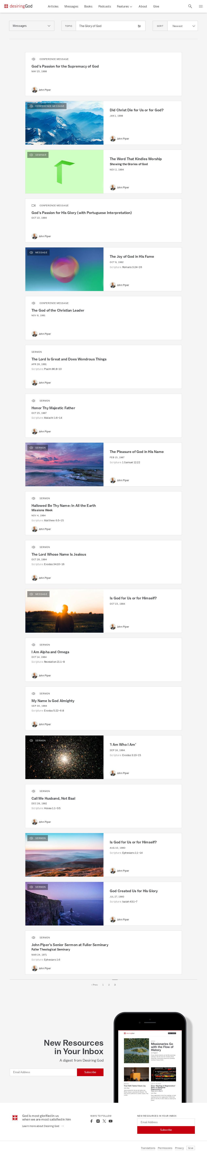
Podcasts (104, 6)
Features (123, 6)
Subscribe (90, 1072)
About (143, 6)
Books (88, 6)
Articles (53, 6)
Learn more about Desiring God (41, 1126)
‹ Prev (94, 984)
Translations (148, 1148)
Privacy (179, 1148)
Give (156, 6)
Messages (71, 6)
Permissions (165, 1148)
